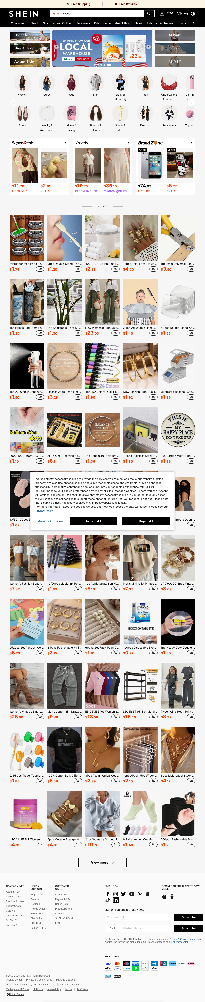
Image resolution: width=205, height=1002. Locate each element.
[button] (186, 13)
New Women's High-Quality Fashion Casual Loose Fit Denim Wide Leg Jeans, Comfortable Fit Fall (102, 327)
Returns (35, 899)
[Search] (149, 13)
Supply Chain (13, 906)
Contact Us (61, 894)
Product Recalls (63, 908)
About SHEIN (13, 891)
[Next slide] (148, 47)
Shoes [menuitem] (138, 23)
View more (100, 862)
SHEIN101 (12, 920)
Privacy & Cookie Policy (182, 939)
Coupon (59, 913)
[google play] (172, 898)
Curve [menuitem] (107, 23)
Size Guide (37, 918)
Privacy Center (14, 979)
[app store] (164, 898)
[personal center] (162, 13)
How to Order (38, 908)
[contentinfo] (154, 966)
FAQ (57, 923)
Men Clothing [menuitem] (123, 23)
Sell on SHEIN (38, 928)
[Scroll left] (188, 23)
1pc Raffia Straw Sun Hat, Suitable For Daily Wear (102, 583)
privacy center (180, 942)
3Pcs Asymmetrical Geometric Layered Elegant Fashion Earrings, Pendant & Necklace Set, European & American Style (102, 775)
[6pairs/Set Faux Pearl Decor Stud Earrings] (102, 622)
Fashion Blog (13, 925)
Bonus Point (61, 904)
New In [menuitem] (35, 23)
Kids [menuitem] (96, 23)
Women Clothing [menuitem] (62, 23)
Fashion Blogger (15, 901)
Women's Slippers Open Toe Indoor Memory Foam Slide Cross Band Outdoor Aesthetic (178, 519)
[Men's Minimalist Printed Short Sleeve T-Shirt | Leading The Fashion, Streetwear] (140, 558)
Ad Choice (82, 989)
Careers (10, 910)
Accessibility (54, 989)
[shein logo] (23, 13)
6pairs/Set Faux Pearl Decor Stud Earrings (102, 647)
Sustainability (13, 896)
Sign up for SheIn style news (124, 910)
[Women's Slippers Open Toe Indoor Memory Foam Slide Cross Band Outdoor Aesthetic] (178, 494)
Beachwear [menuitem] (83, 23)
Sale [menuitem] (45, 23)
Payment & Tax (63, 899)
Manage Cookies (65, 979)
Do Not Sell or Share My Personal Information (30, 984)
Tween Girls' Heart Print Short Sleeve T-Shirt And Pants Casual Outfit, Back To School (178, 711)
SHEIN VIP (36, 923)
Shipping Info (38, 894)
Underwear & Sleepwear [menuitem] (160, 23)
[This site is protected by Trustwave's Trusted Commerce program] (108, 976)
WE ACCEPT (112, 956)
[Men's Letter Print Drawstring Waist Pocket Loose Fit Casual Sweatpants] (64, 686)
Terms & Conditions (70, 984)
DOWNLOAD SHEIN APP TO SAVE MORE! (181, 887)
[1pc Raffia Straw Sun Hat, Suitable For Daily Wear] (102, 558)
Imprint (68, 989)
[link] (51, 4)
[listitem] (27, 244)
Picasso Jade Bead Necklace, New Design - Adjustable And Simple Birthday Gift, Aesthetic (64, 391)
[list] (131, 897)
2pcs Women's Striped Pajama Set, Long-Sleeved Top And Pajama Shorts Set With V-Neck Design (102, 839)
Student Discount (15, 915)
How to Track (38, 913)
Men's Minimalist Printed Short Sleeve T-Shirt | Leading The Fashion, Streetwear (140, 583)
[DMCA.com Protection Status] (117, 976)
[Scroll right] (193, 23)
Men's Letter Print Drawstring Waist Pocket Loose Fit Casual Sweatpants (64, 711)
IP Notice (38, 989)
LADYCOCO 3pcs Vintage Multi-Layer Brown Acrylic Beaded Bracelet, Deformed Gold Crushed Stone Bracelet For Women (178, 583)
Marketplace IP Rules (17, 989)
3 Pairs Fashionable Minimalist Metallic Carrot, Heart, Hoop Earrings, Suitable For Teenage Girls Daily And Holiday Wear (64, 647)
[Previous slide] (56, 47)
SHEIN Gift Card (64, 918)
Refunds (35, 904)
